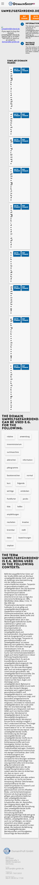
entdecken (25, 491)
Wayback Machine (30, 44)
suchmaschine (13, 452)
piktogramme (12, 467)
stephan (10, 545)
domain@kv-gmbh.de (10, 42)
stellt (24, 530)
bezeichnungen (25, 538)
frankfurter (11, 499)
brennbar (11, 530)
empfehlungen (13, 514)
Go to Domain (17, 70)
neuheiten (11, 522)
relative (10, 436)
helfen (19, 506)
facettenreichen (13, 475)
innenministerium (14, 444)
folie (8, 506)
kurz (8, 483)
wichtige (10, 491)
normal (30, 475)
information (27, 460)
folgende (20, 483)
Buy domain (24, 17)
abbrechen (11, 460)
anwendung (25, 436)
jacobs (25, 499)
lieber (9, 538)
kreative (25, 522)
